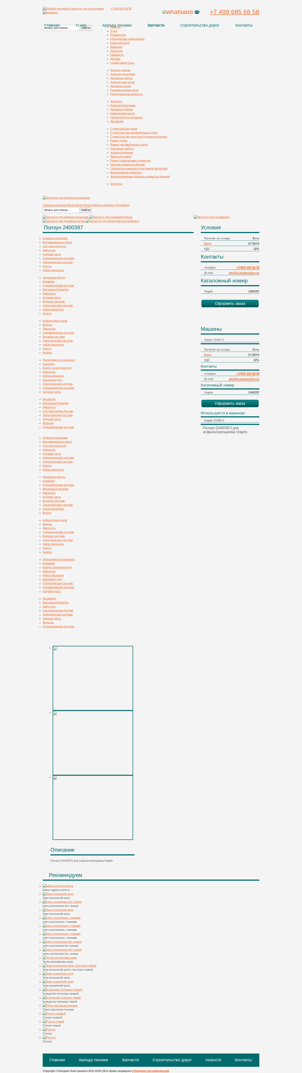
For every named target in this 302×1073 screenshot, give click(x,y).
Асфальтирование (121, 152)
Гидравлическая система (58, 258)
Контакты (243, 25)
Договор (115, 58)
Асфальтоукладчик (54, 205)
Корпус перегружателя (57, 368)
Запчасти (155, 25)
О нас (81, 25)
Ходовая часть (52, 254)
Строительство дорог (200, 25)
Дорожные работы (122, 148)
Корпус (47, 266)
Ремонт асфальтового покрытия (130, 160)
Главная (52, 25)
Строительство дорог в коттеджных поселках (138, 136)
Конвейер (49, 281)
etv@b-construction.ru (244, 273)
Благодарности (120, 43)
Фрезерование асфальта (126, 172)
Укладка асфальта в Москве (127, 164)
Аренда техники (117, 25)
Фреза (71, 205)
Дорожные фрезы (121, 78)
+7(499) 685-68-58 (247, 267)
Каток (78, 205)
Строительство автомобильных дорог (134, 132)
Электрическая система (58, 262)
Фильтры (48, 423)
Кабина (47, 352)
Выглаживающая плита (57, 242)
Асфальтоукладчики (122, 74)
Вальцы (47, 324)
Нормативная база (122, 62)
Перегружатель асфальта (126, 117)
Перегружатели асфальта (126, 94)
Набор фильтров (53, 270)
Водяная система (54, 301)
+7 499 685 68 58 (234, 11)
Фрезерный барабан (56, 289)
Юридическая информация (127, 39)
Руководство (118, 35)
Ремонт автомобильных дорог (129, 144)
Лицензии (116, 51)
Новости (213, 1060)
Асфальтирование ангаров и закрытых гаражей (140, 176)
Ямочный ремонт (121, 156)
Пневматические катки (124, 90)
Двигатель (49, 250)
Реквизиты (117, 54)
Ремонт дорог (118, 140)
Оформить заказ (230, 303)
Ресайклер (117, 121)
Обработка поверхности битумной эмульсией (139, 168)
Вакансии (116, 47)
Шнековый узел (52, 380)
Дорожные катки (120, 86)
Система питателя (54, 246)
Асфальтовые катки (122, 82)
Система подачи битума (58, 411)
